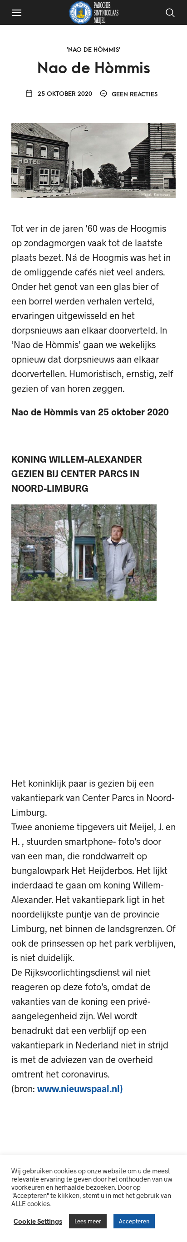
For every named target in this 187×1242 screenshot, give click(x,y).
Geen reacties (133, 94)
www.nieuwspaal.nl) (80, 1088)
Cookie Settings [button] (38, 1221)
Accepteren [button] (134, 1221)
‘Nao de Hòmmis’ (94, 50)
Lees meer (87, 1221)
